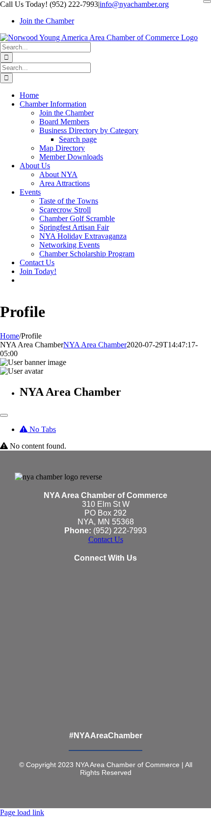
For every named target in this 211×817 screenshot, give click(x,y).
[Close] (207, 1)
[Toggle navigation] (4, 415)
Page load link (22, 812)
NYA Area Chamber (95, 344)
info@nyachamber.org (134, 4)
